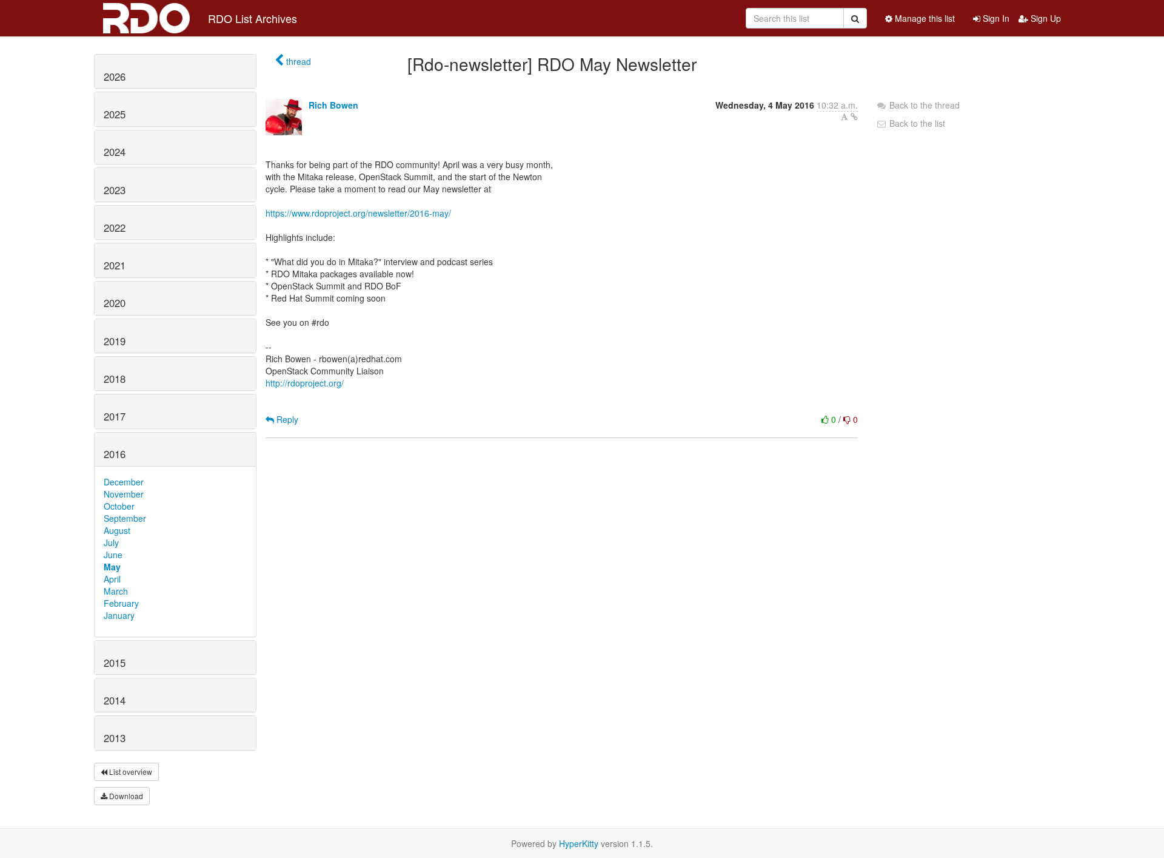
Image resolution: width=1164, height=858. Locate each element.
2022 (114, 227)
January (119, 615)
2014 (114, 700)
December (124, 482)
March (116, 591)
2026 (114, 76)
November (124, 494)
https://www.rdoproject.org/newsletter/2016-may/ (358, 213)
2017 (114, 416)
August (117, 530)
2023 (114, 190)
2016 (114, 454)
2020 (114, 303)
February (121, 603)
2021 (114, 265)
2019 (114, 341)
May (112, 567)
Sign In (994, 18)
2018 (114, 378)
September (125, 518)
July (111, 542)
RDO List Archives (252, 18)
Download (125, 796)
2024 (114, 151)
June (113, 555)
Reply (286, 419)
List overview (129, 771)
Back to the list (916, 123)
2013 (114, 738)
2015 (114, 662)
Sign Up (1044, 18)
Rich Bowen (333, 105)
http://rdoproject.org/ (305, 383)
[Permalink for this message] (854, 116)
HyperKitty (578, 843)
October (119, 506)
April (112, 579)
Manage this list (923, 18)
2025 (114, 114)
